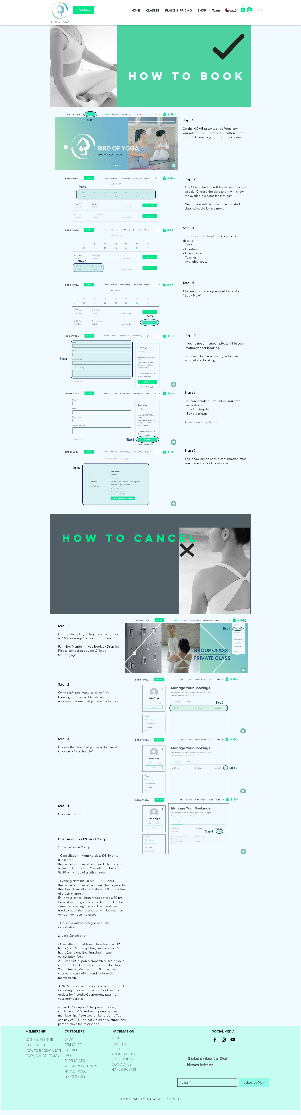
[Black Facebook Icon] (214, 1039)
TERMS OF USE (74, 1076)
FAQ (67, 1055)
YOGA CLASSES (123, 1054)
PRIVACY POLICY (76, 1071)
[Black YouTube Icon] (232, 1039)
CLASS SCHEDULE (38, 1045)
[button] (202, 10)
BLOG (116, 1049)
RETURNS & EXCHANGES (82, 1066)
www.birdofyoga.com (223, 129)
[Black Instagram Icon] (223, 1039)
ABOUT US (119, 1038)
